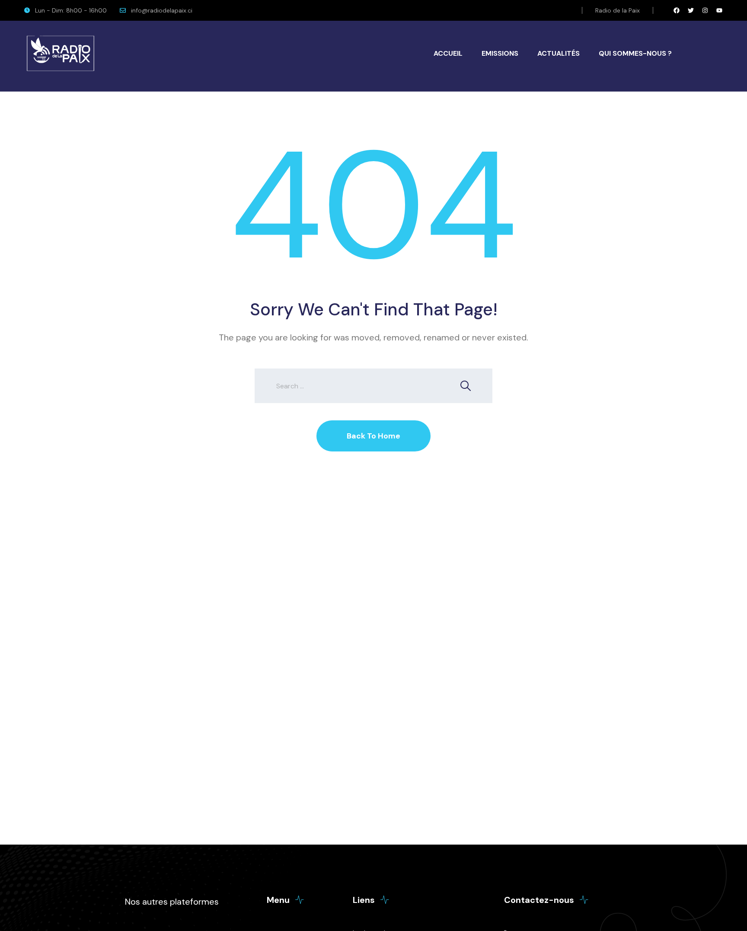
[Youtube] (719, 10)
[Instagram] (705, 10)
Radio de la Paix (617, 10)
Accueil (448, 53)
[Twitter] (691, 10)
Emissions (500, 53)
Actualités (558, 53)
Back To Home (373, 436)
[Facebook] (676, 10)
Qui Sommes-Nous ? (635, 53)
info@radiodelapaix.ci (161, 10)
